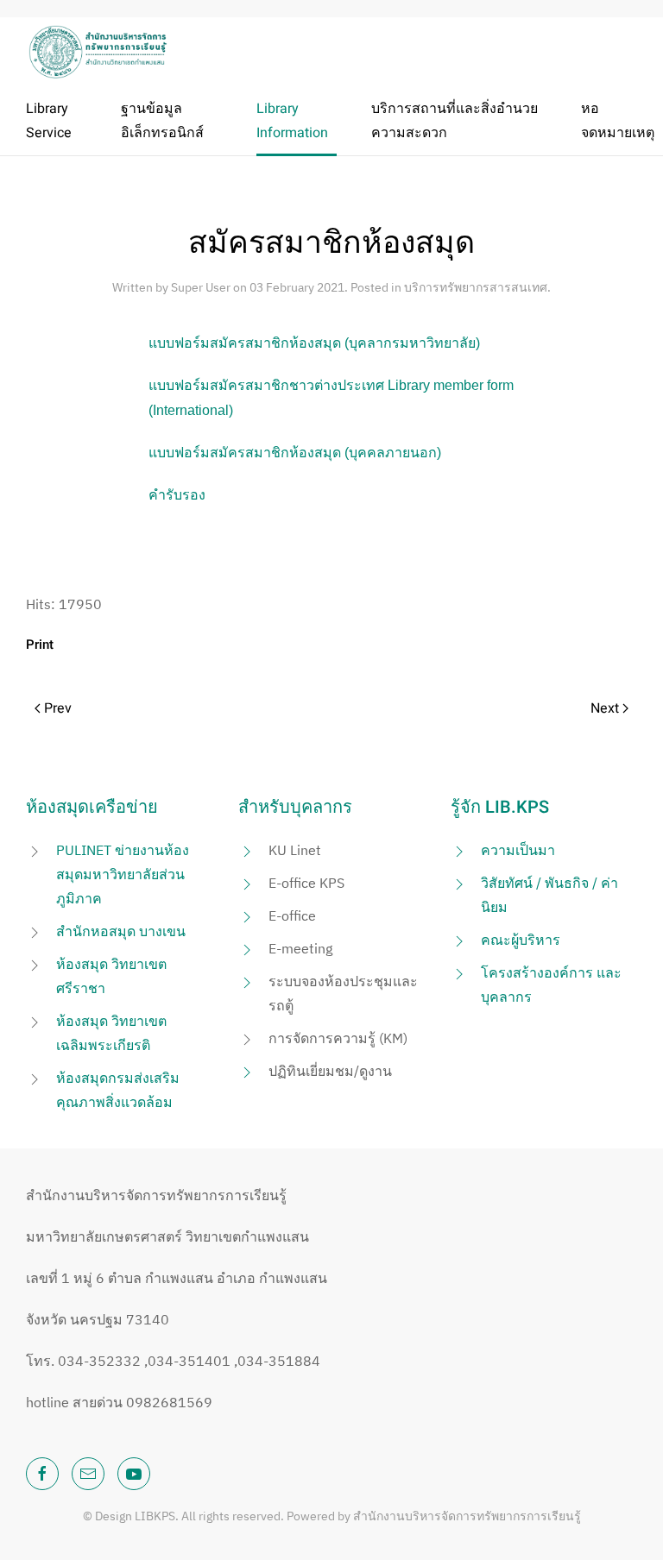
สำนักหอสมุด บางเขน (121, 931)
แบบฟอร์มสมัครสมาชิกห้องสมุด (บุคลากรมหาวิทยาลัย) (314, 343)
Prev (56, 708)
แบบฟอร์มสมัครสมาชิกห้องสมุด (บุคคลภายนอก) (294, 452)
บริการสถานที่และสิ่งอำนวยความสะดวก (454, 120)
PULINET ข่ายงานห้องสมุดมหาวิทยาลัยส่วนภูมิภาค (122, 874)
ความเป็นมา (518, 850)
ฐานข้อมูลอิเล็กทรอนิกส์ (162, 120)
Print (40, 644)
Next (606, 708)
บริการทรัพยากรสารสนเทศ (475, 287)
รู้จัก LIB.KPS (500, 807)
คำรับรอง (176, 495)
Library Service (49, 120)
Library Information (292, 120)
